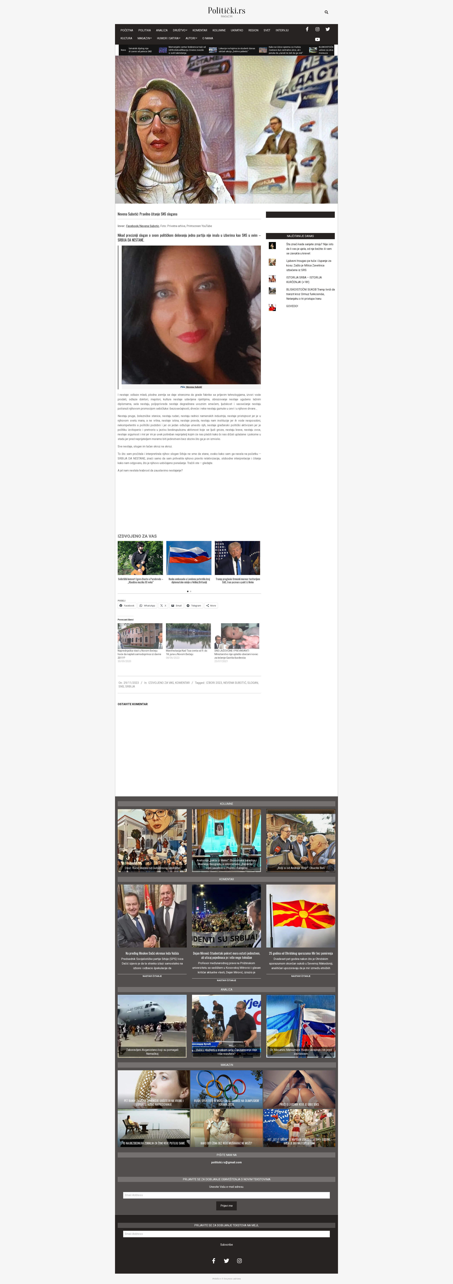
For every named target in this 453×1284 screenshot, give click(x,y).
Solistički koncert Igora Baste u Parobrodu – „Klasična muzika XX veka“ (140, 580)
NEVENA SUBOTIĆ (234, 682)
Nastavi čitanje (152, 976)
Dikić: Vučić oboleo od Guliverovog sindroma (152, 868)
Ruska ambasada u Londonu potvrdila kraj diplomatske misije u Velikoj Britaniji (189, 580)
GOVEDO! (292, 306)
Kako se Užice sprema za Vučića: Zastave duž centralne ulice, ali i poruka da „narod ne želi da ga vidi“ (225, 50)
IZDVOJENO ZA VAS (161, 682)
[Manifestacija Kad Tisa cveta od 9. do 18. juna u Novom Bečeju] (188, 636)
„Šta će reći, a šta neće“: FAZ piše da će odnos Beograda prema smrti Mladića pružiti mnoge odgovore (325, 50)
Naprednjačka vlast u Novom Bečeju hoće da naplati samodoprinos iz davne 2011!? (139, 654)
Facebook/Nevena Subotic (142, 226)
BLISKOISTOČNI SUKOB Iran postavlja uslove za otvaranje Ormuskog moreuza (276, 50)
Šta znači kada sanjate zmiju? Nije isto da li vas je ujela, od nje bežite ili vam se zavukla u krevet (309, 249)
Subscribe (226, 1244)
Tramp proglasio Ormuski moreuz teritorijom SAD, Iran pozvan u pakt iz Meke (238, 580)
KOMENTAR (182, 682)
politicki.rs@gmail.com (226, 1162)
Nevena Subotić (194, 386)
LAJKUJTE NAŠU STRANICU (300, 214)
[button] (256, 567)
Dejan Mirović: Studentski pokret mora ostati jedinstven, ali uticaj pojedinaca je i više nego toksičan (226, 955)
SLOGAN (252, 682)
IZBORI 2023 (214, 682)
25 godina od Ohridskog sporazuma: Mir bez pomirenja (301, 953)
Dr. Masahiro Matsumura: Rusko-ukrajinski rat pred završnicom (301, 1051)
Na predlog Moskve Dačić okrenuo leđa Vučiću (152, 953)
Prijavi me (226, 1205)
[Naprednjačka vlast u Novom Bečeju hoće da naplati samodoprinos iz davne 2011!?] (140, 636)
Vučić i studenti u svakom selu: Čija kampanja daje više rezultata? (226, 1051)
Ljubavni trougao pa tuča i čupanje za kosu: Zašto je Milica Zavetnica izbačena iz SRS (308, 265)
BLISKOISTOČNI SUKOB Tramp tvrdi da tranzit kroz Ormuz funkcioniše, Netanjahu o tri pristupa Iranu (310, 294)
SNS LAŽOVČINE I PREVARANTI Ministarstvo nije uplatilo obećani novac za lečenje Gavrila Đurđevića (236, 654)
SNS (121, 686)
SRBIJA (130, 686)
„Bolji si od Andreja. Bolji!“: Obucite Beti (301, 868)
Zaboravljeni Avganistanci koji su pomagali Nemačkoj (152, 1051)
